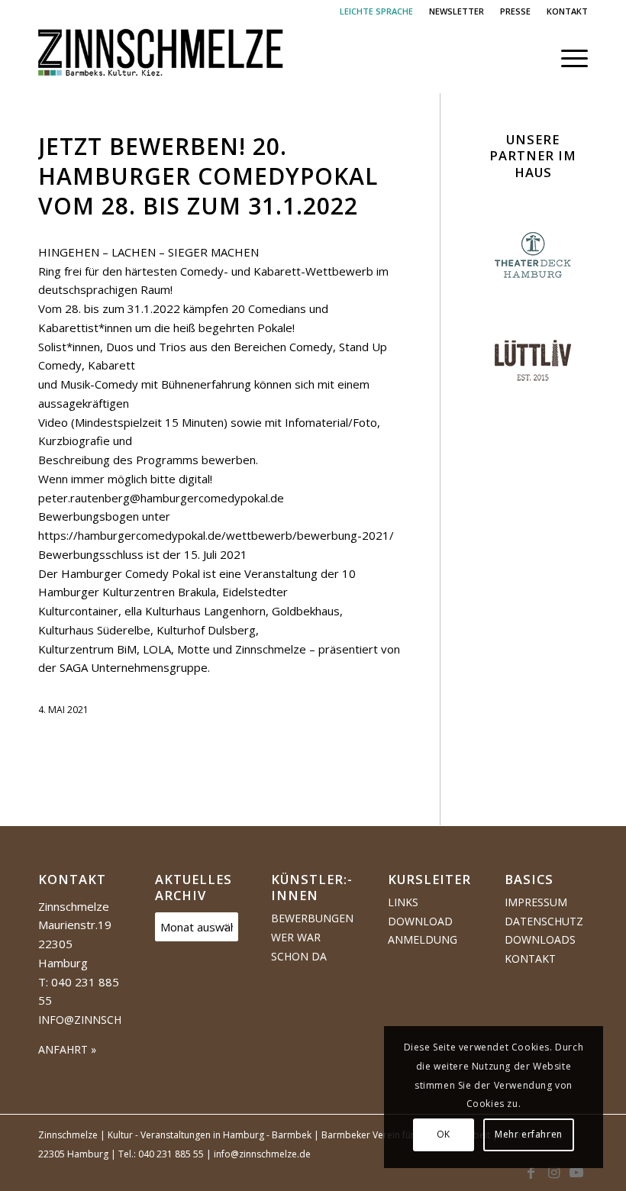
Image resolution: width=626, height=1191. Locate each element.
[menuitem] (376, 11)
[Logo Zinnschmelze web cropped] (161, 58)
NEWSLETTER (456, 11)
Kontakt (530, 958)
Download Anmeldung (422, 930)
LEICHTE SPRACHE (376, 11)
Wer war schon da (299, 946)
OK (443, 1134)
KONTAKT (567, 11)
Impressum (536, 902)
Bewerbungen (312, 918)
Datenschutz (544, 921)
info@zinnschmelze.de (105, 1019)
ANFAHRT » (67, 1049)
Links (403, 902)
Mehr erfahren (529, 1134)
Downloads (540, 939)
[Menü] (567, 58)
